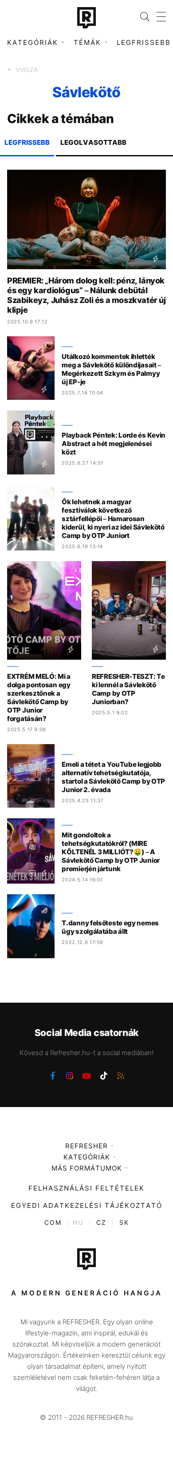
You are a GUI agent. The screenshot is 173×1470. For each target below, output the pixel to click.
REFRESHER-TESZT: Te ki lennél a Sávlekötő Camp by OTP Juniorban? (128, 689)
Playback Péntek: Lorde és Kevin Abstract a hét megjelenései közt (113, 443)
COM (53, 1222)
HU (78, 1222)
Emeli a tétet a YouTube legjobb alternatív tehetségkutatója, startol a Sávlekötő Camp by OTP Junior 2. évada (113, 777)
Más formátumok (86, 1168)
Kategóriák (86, 1157)
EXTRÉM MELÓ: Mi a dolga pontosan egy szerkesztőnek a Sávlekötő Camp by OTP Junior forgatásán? (39, 697)
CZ (101, 1222)
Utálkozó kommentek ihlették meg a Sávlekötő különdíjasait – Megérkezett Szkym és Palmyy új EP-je (111, 369)
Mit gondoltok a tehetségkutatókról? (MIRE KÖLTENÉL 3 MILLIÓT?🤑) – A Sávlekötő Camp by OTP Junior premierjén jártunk (111, 852)
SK (124, 1222)
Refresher (86, 1146)
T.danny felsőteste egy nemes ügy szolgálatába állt (110, 927)
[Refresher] (86, 17)
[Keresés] (141, 17)
